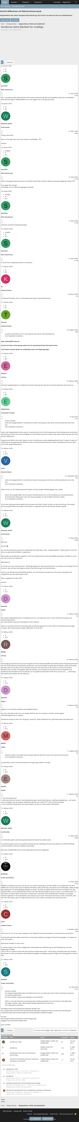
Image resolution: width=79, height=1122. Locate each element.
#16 (6, 772)
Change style (17, 1111)
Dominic (4, 606)
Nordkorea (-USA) (16, 1042)
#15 (6, 729)
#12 (6, 592)
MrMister (4, 874)
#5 (6, 236)
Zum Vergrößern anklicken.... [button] (14, 336)
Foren (5, 2)
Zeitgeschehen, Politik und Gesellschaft (19, 1073)
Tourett (4, 322)
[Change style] (72, 1)
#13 (6, 637)
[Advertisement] (39, 46)
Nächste (9, 62)
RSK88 (3, 652)
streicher (5, 30)
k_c (2, 286)
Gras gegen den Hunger (9, 185)
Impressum (38, 2)
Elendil (3, 786)
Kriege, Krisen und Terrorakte (46, 1048)
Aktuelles (14, 2)
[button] (18, 2)
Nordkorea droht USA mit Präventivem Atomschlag (23, 1083)
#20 (6, 965)
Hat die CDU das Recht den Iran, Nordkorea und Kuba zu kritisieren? (24, 1060)
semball (4, 979)
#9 (6, 394)
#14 (6, 683)
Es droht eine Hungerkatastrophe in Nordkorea (16, 262)
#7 (6, 308)
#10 (6, 454)
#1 (6, 71)
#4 (6, 199)
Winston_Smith (6, 123)
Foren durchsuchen (18, 6)
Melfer (3, 743)
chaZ (3, 922)
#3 (6, 155)
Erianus (3, 373)
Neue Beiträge (5, 6)
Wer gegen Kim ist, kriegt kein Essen (42, 99)
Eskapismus (5, 409)
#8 (6, 359)
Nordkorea (13, 1048)
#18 (6, 859)
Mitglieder (25, 2)
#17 (6, 814)
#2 (6, 109)
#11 (6, 516)
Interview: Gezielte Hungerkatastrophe (14, 225)
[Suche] (76, 2)
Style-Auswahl (7, 1111)
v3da (3, 468)
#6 (6, 272)
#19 (6, 907)
